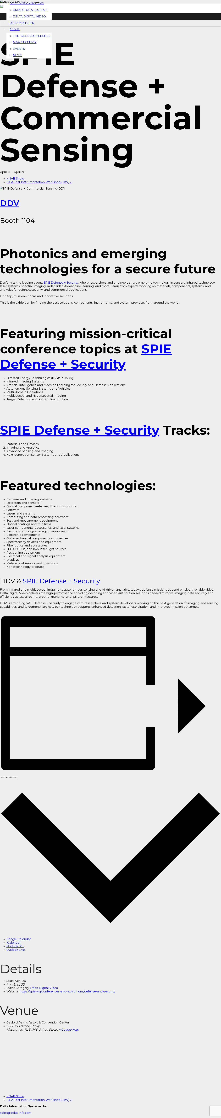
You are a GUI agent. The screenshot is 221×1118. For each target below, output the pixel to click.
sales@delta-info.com (15, 1113)
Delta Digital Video (44, 988)
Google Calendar (18, 939)
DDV (9, 203)
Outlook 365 (15, 946)
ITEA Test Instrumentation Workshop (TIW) (39, 182)
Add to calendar (8, 777)
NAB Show (15, 178)
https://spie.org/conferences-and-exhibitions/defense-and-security (67, 991)
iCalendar (13, 942)
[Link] (110, 25)
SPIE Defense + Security (61, 282)
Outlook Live (15, 950)
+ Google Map (69, 1029)
